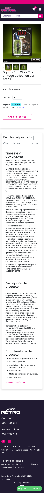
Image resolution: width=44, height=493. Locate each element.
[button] (40, 16)
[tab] (18, 138)
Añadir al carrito (17, 116)
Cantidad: (7, 97)
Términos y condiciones (15, 382)
